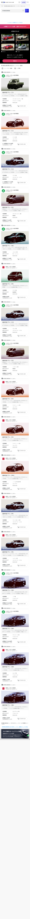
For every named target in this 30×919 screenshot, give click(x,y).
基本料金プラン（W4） (8, 667)
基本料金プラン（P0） (8, 284)
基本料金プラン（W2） (8, 590)
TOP (2, 6)
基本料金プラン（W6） (8, 705)
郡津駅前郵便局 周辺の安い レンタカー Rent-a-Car (14, 6)
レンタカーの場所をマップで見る (15, 22)
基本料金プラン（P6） (8, 552)
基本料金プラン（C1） (8, 131)
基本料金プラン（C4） (8, 322)
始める (15, 61)
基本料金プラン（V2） (8, 207)
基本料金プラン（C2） (8, 169)
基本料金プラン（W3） (8, 628)
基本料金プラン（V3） (8, 360)
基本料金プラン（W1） (8, 245)
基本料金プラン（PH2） (8, 475)
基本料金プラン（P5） (8, 513)
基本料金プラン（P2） (8, 399)
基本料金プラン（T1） (8, 92)
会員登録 (23, 2)
